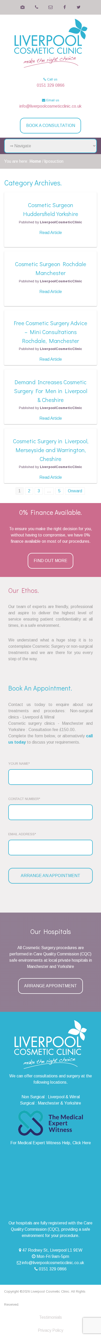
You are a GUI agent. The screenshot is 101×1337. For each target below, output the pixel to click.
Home (35, 161)
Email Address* (22, 834)
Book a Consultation (50, 125)
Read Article (50, 232)
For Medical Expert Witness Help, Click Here (50, 1143)
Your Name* (19, 764)
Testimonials (50, 1317)
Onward (75, 491)
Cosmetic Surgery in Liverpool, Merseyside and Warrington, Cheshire (50, 449)
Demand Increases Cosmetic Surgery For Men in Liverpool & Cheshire (50, 390)
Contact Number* (24, 799)
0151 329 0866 (50, 85)
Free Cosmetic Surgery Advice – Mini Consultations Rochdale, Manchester (50, 331)
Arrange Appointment (50, 986)
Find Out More (50, 560)
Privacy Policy (50, 1330)
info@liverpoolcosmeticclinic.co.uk (50, 106)
